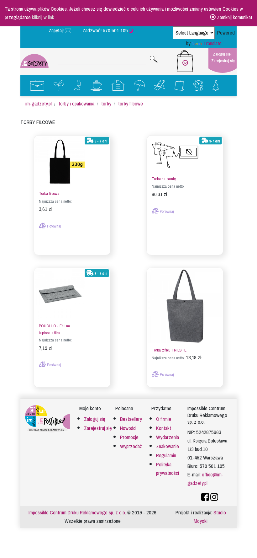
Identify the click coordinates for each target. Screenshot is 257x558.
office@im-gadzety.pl (205, 479)
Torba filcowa (49, 193)
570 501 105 (116, 30)
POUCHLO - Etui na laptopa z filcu (54, 329)
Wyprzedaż (131, 446)
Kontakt (163, 428)
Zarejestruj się (223, 60)
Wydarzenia (167, 437)
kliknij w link (43, 17)
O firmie (163, 419)
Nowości (128, 428)
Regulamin (166, 455)
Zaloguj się (222, 54)
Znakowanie (167, 446)
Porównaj (53, 226)
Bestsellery (131, 419)
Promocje (129, 437)
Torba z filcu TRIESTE (169, 350)
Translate (212, 43)
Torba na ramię (164, 179)
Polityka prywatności (167, 469)
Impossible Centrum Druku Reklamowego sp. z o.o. (77, 513)
